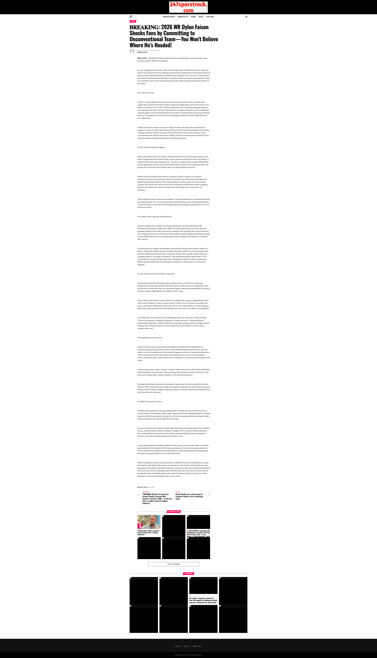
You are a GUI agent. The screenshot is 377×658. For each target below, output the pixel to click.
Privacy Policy (197, 646)
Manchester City (183, 17)
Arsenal (193, 17)
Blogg (152, 487)
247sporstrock (142, 52)
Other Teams (210, 17)
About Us (178, 646)
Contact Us (186, 646)
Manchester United (169, 17)
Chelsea (201, 17)
